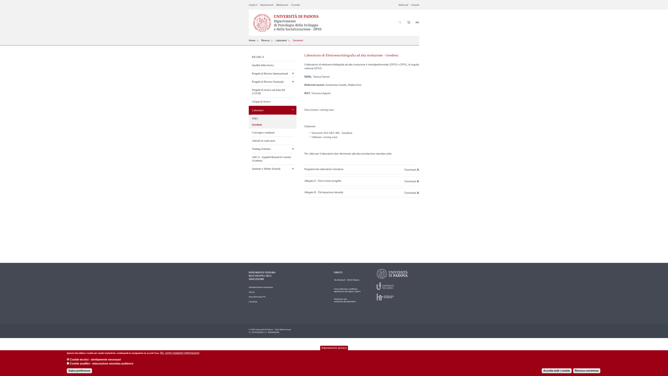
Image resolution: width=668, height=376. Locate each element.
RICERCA (258, 57)
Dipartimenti (266, 4)
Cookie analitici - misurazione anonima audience (101, 363)
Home (252, 40)
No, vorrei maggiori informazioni (179, 352)
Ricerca (265, 40)
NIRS (255, 118)
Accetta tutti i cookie (556, 370)
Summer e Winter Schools (266, 168)
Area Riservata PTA (257, 297)
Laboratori (281, 40)
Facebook (253, 302)
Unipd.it (253, 4)
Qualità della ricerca (263, 65)
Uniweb (415, 4)
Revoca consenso (587, 370)
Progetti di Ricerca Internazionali (270, 73)
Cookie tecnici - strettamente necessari (95, 359)
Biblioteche (282, 4)
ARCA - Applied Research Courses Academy (271, 159)
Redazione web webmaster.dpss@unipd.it (345, 300)
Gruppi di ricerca (261, 101)
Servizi (252, 292)
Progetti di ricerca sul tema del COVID (268, 91)
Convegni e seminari (263, 132)
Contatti (295, 4)
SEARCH (413, 27)
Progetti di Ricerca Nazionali (268, 81)
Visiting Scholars (261, 148)
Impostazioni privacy (334, 347)
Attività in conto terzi (263, 140)
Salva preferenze (79, 370)
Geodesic (298, 40)
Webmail (403, 4)
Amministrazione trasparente (261, 287)
